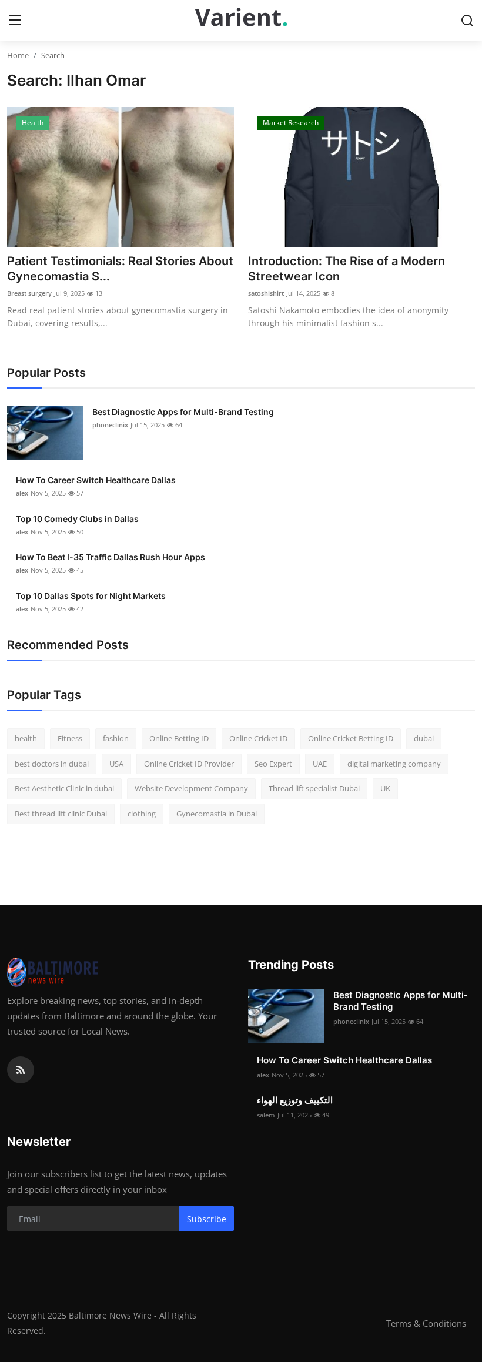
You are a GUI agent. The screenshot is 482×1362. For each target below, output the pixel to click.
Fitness (70, 738)
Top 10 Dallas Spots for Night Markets (91, 596)
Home (18, 55)
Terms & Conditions (426, 1323)
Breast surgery (29, 293)
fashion (116, 738)
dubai (424, 738)
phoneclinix (110, 424)
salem (266, 1114)
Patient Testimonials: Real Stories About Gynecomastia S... (120, 268)
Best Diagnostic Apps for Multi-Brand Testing (183, 412)
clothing (142, 813)
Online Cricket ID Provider (189, 763)
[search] (467, 21)
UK (385, 788)
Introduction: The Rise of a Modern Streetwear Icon (346, 268)
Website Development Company (191, 788)
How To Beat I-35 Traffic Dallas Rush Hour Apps (110, 557)
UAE (320, 763)
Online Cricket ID (258, 738)
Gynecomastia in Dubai (216, 813)
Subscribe (206, 1218)
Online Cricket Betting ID (350, 738)
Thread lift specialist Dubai (314, 788)
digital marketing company (394, 763)
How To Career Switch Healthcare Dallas (96, 480)
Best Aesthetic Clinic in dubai (64, 788)
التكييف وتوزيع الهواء (295, 1100)
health (26, 738)
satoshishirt (266, 293)
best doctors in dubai (52, 763)
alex (22, 492)
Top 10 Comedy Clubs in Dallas (77, 519)
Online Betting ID (179, 738)
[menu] (14, 21)
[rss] (20, 1069)
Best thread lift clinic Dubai (61, 813)
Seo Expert (273, 763)
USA (116, 763)
